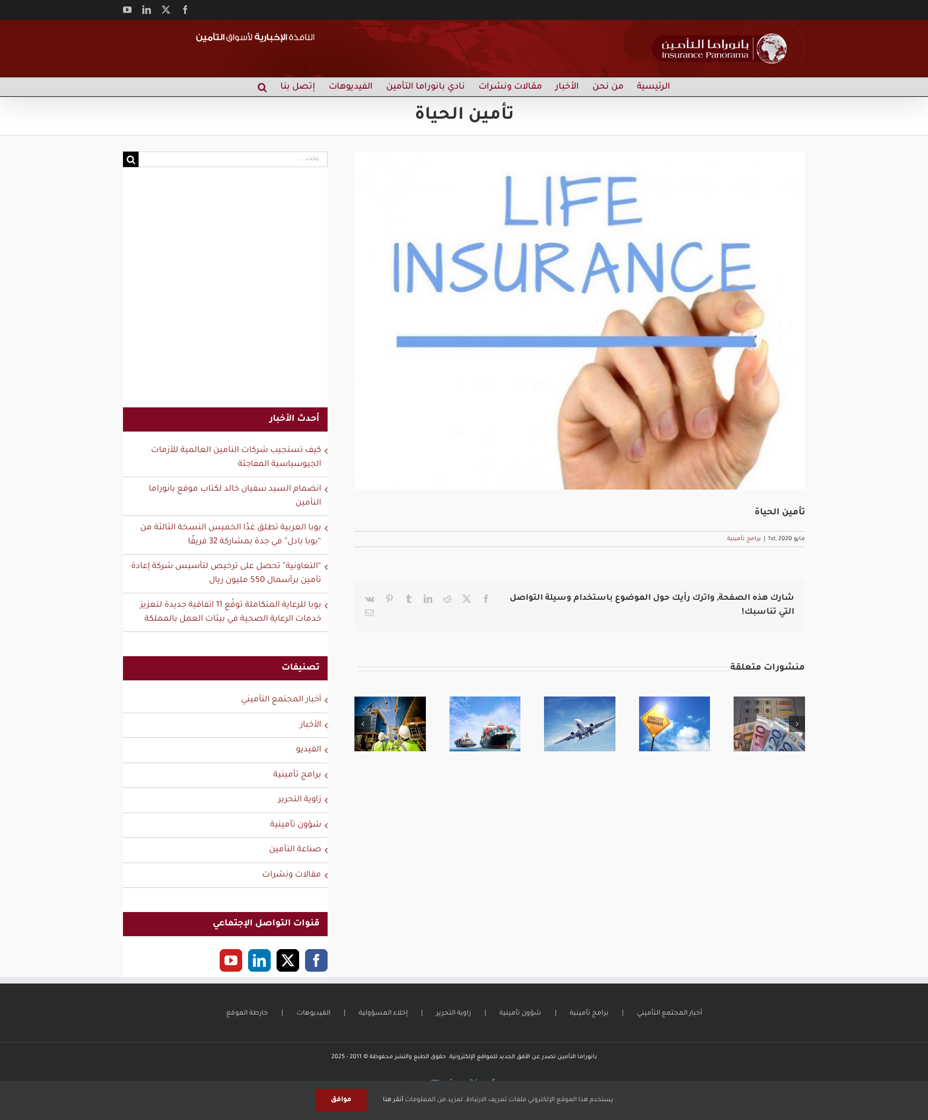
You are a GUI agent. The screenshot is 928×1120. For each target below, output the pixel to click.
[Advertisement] (225, 294)
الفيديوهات (313, 1013)
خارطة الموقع (247, 1013)
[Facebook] (316, 960)
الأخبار (310, 725)
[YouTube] (231, 960)
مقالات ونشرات (291, 875)
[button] (262, 86)
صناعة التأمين (295, 850)
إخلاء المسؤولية (383, 1013)
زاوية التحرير (299, 800)
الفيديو (308, 750)
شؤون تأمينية (295, 825)
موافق (341, 1100)
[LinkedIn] (259, 960)
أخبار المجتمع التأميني (281, 700)
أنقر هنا (393, 1100)
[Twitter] (288, 960)
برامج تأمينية (744, 539)
